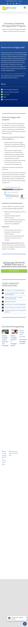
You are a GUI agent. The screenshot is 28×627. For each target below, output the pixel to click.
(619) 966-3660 (6, 529)
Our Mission (7, 403)
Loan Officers (7, 407)
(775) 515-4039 (6, 563)
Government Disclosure (10, 395)
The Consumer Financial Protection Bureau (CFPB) (13, 73)
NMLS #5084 (20, 1)
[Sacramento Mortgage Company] (22, 334)
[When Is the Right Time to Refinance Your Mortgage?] (5, 332)
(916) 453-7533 (6, 438)
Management (7, 413)
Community (7, 405)
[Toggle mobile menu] (25, 7)
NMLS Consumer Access (8, 448)
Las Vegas (6, 374)
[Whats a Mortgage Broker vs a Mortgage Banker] (14, 332)
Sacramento (7, 368)
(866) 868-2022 (6, 445)
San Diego (6, 370)
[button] (14, 290)
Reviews (6, 409)
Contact (6, 411)
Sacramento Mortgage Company (23, 341)
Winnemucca (7, 372)
